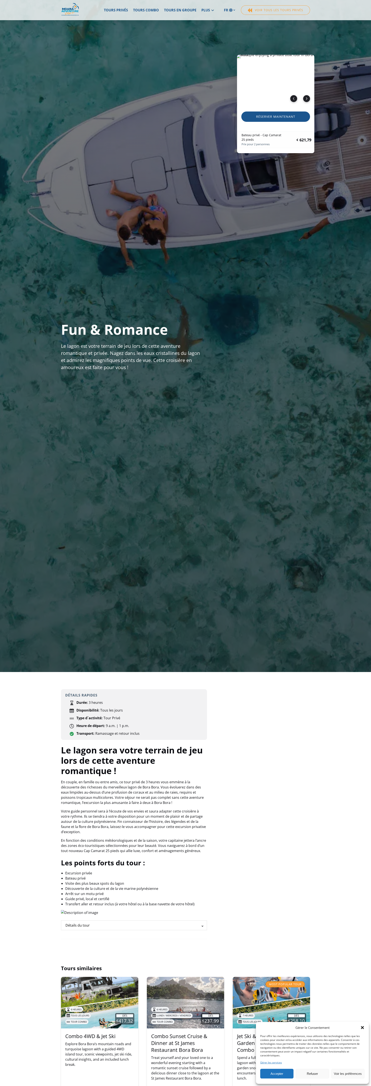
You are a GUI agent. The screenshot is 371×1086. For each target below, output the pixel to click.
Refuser (312, 1073)
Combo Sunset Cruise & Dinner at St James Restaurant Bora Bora (179, 1043)
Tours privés (116, 10)
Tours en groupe (180, 10)
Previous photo (293, 98)
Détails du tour (77, 925)
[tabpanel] (275, 80)
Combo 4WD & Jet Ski (90, 1036)
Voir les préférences (348, 1073)
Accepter (277, 1073)
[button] (362, 1027)
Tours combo (146, 10)
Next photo (306, 98)
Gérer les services (271, 1062)
